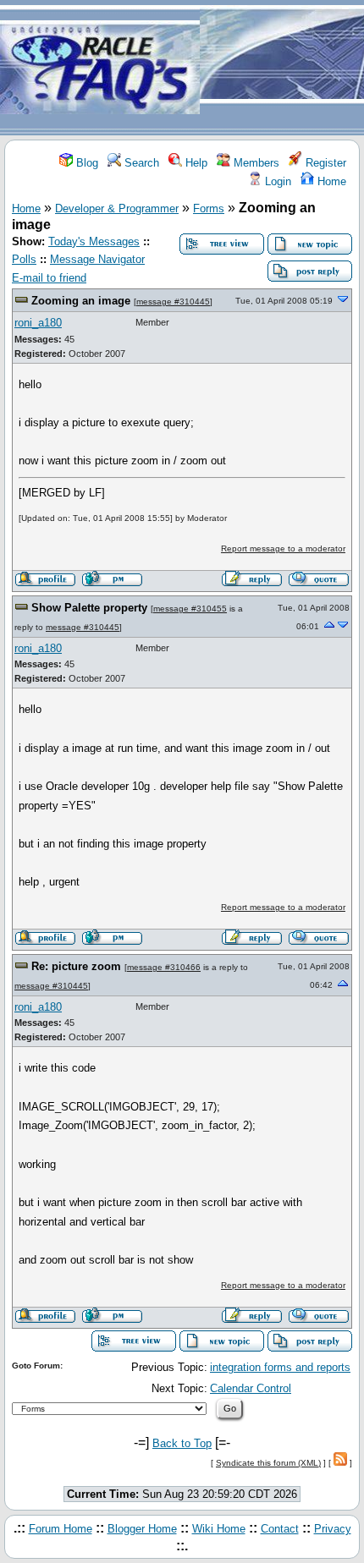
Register (324, 162)
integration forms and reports (280, 1367)
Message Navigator (97, 259)
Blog (85, 162)
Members (254, 162)
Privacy (332, 1528)
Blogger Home (142, 1528)
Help (194, 162)
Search (140, 162)
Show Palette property (89, 607)
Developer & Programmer (117, 208)
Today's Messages (94, 241)
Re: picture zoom (76, 966)
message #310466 (164, 967)
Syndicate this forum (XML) (268, 1462)
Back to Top (182, 1443)
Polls (24, 259)
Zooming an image (80, 300)
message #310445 (173, 301)
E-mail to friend (49, 277)
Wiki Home (218, 1528)
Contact (280, 1528)
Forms (208, 208)
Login (276, 181)
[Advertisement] (282, 68)
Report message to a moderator (283, 548)
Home (330, 181)
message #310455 (190, 608)
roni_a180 (38, 322)
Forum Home (60, 1528)
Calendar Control (250, 1388)
